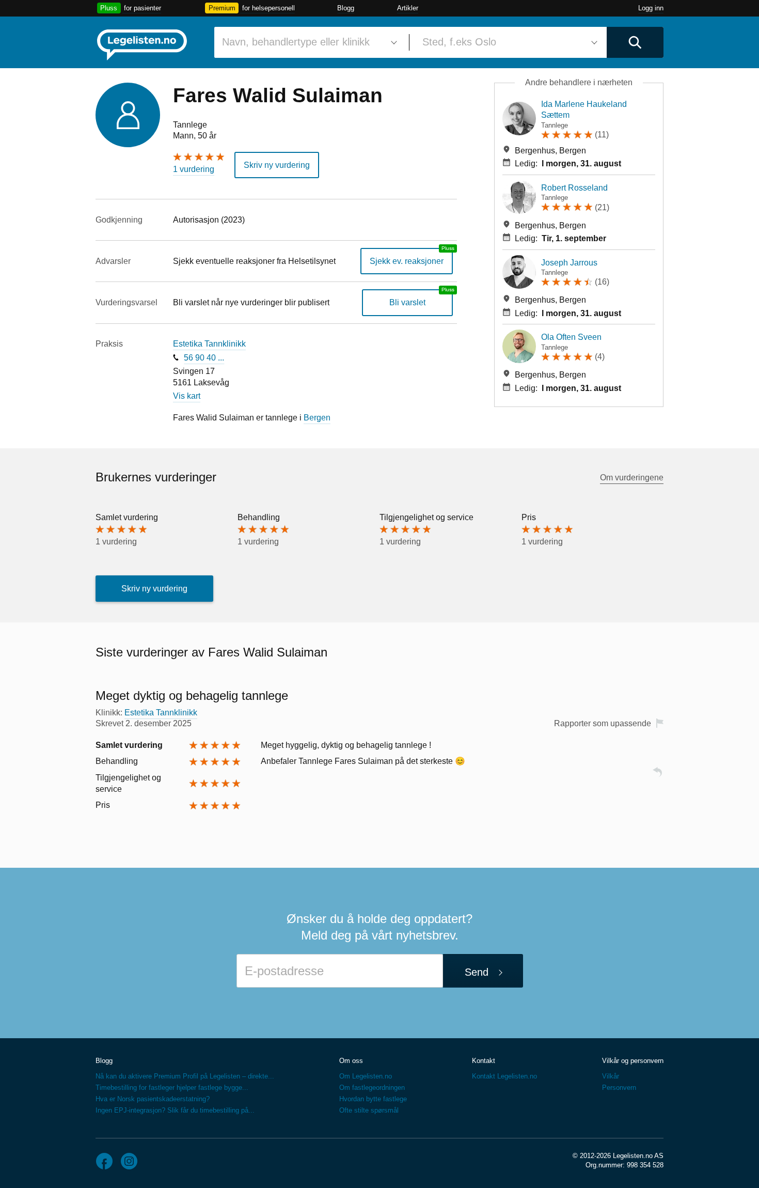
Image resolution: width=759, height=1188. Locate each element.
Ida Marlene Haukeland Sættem (584, 110)
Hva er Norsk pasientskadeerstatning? (153, 1099)
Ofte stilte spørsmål (369, 1110)
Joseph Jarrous (569, 262)
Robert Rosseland (574, 187)
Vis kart (186, 396)
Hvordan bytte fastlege (373, 1099)
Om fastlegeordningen (372, 1087)
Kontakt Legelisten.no (504, 1076)
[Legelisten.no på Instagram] (129, 1161)
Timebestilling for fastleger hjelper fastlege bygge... (172, 1087)
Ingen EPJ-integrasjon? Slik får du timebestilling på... (175, 1110)
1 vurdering (193, 169)
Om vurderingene (631, 477)
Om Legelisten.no (365, 1076)
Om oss (351, 1061)
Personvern (619, 1087)
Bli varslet (407, 302)
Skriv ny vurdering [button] (277, 165)
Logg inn (650, 8)
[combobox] (307, 42)
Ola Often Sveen (571, 337)
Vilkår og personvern (632, 1061)
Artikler (407, 8)
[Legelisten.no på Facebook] (104, 1161)
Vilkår (610, 1076)
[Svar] (657, 776)
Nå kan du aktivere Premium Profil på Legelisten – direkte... (185, 1076)
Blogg (345, 8)
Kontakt (483, 1061)
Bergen (317, 417)
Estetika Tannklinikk (209, 343)
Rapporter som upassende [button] (602, 723)
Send (476, 972)
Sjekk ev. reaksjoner (407, 261)
